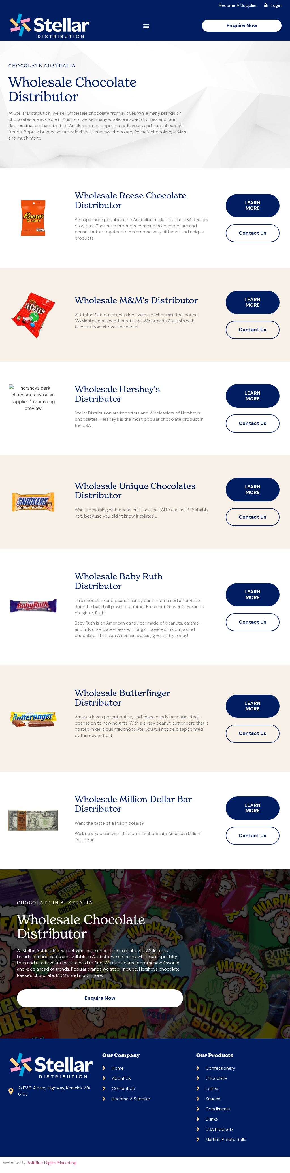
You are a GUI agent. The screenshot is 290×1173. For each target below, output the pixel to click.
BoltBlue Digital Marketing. (52, 1163)
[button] (146, 25)
